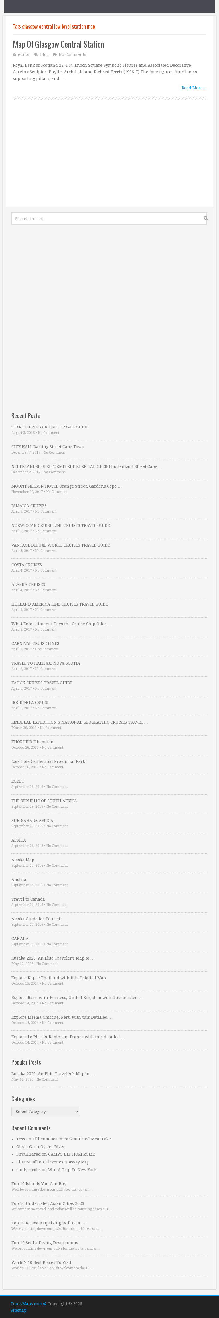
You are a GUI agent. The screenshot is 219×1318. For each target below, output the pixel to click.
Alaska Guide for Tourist (35, 919)
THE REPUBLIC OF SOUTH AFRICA (44, 801)
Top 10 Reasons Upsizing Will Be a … (48, 1223)
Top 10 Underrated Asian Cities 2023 (47, 1203)
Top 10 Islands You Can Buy (38, 1183)
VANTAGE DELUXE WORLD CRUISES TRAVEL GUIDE (60, 545)
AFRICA (18, 840)
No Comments (72, 54)
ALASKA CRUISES (28, 584)
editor (24, 54)
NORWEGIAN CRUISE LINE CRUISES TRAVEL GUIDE (60, 525)
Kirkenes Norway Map (67, 1162)
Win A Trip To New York (72, 1169)
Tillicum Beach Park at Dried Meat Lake (72, 1139)
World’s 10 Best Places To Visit (41, 1262)
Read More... (194, 88)
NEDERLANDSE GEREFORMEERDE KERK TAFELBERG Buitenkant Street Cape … (86, 466)
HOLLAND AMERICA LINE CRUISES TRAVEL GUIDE (59, 604)
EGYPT (17, 781)
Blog (44, 54)
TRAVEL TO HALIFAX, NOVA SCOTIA (45, 663)
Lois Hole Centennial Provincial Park (48, 761)
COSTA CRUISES (26, 564)
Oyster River (52, 1146)
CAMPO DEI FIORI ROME (71, 1154)
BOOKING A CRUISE (30, 702)
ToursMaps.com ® (28, 1303)
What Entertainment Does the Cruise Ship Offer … (61, 624)
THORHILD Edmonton (32, 742)
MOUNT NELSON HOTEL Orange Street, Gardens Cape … (66, 486)
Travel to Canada (28, 899)
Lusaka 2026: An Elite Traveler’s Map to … (52, 958)
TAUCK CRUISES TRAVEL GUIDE (41, 683)
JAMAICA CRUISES (29, 505)
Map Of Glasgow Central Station (58, 44)
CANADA (20, 938)
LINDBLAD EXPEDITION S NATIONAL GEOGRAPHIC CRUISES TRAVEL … (79, 722)
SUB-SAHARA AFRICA (32, 820)
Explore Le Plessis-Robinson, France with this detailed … (68, 1037)
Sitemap (19, 1310)
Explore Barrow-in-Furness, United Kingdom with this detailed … (77, 997)
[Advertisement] (109, 160)
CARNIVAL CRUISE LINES (35, 643)
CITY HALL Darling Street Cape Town (47, 446)
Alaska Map (22, 860)
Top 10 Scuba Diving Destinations (44, 1242)
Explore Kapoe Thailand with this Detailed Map (58, 978)
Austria (18, 879)
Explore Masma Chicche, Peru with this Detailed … (62, 1017)
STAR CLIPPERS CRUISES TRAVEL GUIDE (49, 427)
